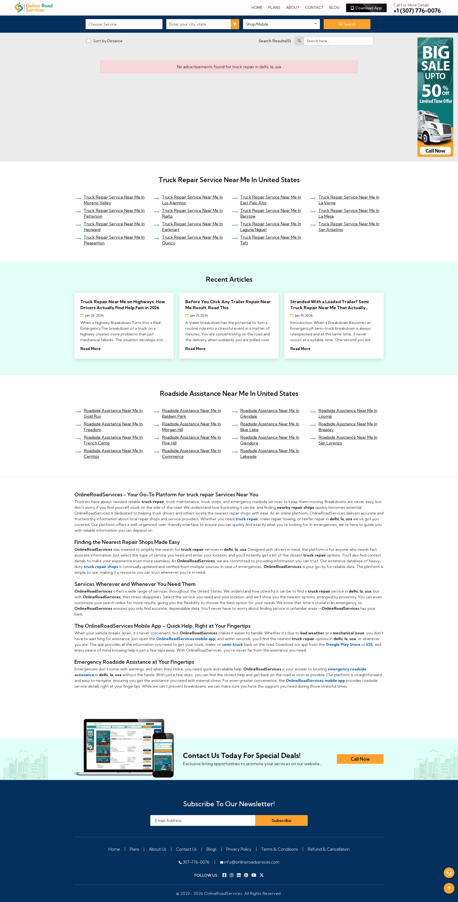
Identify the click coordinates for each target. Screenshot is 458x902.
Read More (90, 348)
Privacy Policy (238, 849)
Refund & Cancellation (329, 849)
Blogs (212, 849)
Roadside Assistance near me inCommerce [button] (191, 453)
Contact (314, 7)
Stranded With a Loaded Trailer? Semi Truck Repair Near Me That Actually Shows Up (329, 305)
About (292, 7)
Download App (368, 7)
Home (256, 7)
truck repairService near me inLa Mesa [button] (348, 213)
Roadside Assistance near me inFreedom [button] (113, 426)
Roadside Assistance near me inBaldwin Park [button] (191, 413)
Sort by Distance (108, 40)
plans (274, 7)
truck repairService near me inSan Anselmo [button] (348, 226)
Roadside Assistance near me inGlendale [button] (269, 413)
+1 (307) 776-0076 (417, 8)
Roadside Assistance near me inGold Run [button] (113, 413)
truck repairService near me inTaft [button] (270, 240)
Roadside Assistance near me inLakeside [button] (269, 453)
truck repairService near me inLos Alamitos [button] (192, 200)
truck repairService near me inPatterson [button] (114, 213)
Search (349, 24)
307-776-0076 (195, 862)
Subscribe (281, 820)
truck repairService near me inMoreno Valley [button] (114, 200)
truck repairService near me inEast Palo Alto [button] (270, 200)
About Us (157, 849)
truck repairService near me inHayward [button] (114, 226)
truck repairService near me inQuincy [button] (192, 240)
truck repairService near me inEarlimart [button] (192, 226)
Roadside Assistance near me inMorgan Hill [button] (191, 426)
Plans (134, 849)
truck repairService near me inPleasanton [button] (114, 240)
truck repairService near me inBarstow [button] (270, 213)
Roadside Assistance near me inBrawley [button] (347, 426)
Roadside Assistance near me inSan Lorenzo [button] (347, 440)
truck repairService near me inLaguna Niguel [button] (270, 226)
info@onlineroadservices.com (251, 862)
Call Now (360, 759)
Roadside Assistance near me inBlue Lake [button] (269, 426)
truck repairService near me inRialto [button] (192, 213)
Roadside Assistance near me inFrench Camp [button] (113, 440)
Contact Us (186, 849)
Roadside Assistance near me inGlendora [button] (269, 440)
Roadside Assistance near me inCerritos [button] (113, 453)
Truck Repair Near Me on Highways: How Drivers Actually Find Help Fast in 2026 (122, 304)
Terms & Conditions (279, 849)
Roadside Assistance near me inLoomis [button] (347, 413)
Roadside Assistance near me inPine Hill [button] (191, 440)
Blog (334, 7)
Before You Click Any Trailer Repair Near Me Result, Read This (228, 304)
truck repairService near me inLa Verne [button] (348, 200)
